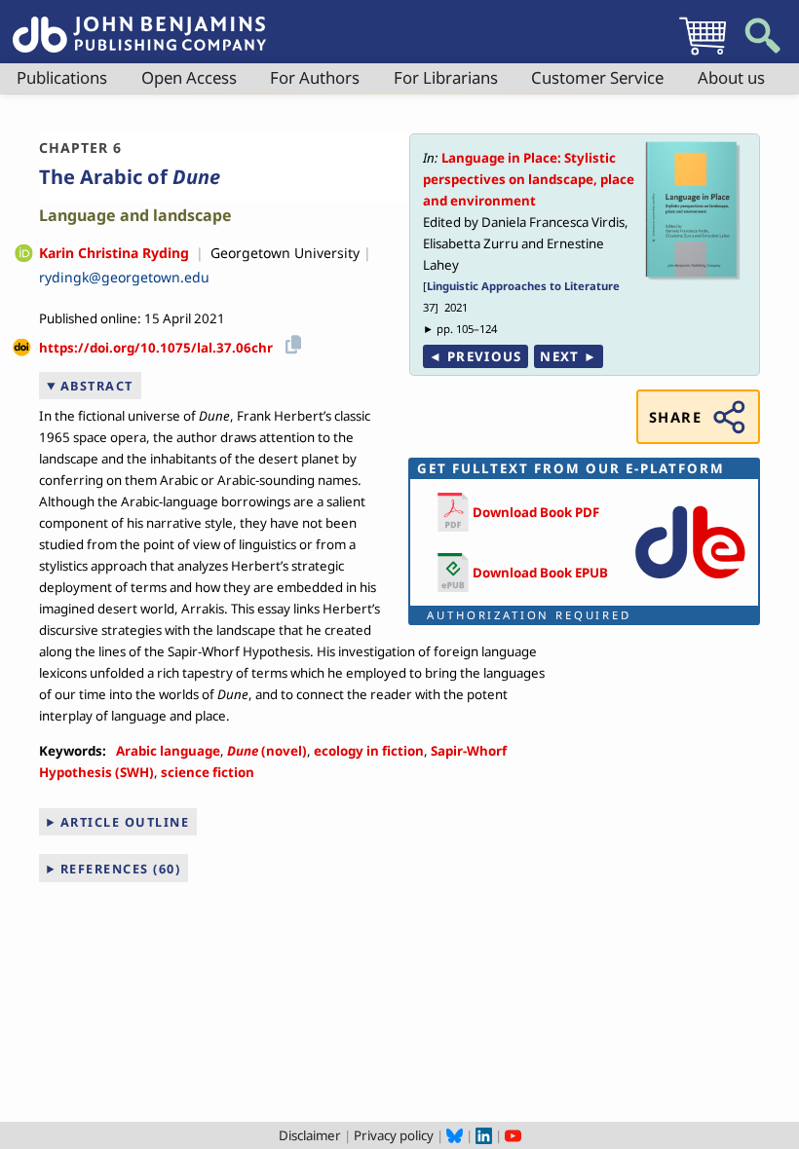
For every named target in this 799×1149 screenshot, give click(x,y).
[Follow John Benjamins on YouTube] (513, 1135)
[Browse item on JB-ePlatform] (689, 583)
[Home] (139, 23)
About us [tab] (731, 77)
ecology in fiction (369, 751)
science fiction (207, 772)
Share (675, 416)
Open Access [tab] (189, 77)
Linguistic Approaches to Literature (523, 285)
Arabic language (168, 751)
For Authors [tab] (315, 77)
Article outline (125, 822)
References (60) (120, 868)
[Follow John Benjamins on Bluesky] (454, 1135)
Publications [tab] (62, 77)
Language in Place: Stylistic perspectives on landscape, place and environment (528, 179)
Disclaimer (310, 1135)
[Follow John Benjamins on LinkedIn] (484, 1135)
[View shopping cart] (702, 54)
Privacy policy (394, 1135)
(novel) (267, 751)
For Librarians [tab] (446, 77)
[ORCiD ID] (24, 254)
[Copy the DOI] (290, 341)
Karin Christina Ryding (114, 252)
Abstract (96, 385)
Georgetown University (285, 252)
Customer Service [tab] (597, 77)
